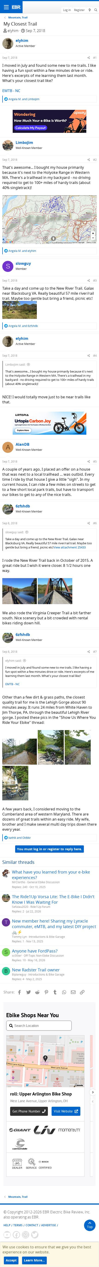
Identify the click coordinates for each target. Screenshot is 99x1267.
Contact (32, 1225)
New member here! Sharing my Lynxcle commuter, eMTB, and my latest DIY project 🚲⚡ (54, 926)
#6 (95, 523)
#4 (95, 356)
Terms (18, 1225)
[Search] (96, 10)
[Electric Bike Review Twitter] (34, 1234)
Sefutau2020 (20, 907)
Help (6, 1225)
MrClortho (18, 882)
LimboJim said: (15, 364)
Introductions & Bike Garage (47, 937)
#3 (95, 281)
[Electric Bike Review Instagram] (25, 1234)
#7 (95, 652)
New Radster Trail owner (36, 970)
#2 (95, 160)
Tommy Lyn (19, 937)
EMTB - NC (11, 90)
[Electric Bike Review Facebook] (16, 1234)
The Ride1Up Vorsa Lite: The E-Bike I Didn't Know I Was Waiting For (53, 899)
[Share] (89, 57)
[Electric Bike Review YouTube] (7, 1234)
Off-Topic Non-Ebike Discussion (44, 956)
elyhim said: (13, 660)
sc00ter (17, 956)
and (24, 99)
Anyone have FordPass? (35, 951)
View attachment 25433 (70, 547)
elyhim (13, 30)
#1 (95, 58)
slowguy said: (14, 532)
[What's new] (89, 10)
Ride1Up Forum (40, 907)
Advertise (48, 1225)
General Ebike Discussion (43, 882)
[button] (6, 7)
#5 (95, 461)
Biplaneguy (19, 974)
